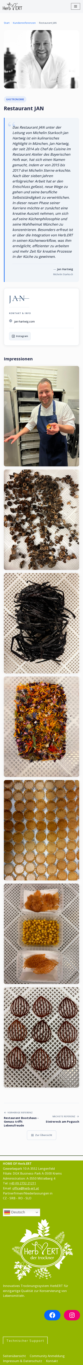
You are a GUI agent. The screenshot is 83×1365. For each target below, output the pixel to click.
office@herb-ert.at (25, 1188)
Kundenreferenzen (24, 23)
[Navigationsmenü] (75, 6)
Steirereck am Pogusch (62, 1121)
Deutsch (17, 1212)
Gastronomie (15, 99)
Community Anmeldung (47, 1356)
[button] (41, 416)
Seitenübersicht (14, 1356)
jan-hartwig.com (24, 321)
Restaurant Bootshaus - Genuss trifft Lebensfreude (21, 1121)
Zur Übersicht (43, 1135)
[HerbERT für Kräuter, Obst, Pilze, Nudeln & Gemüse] (12, 6)
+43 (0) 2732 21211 (22, 1183)
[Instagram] (72, 1315)
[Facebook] (52, 1315)
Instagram (22, 336)
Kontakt (52, 1361)
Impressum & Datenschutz (22, 1361)
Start (7, 23)
